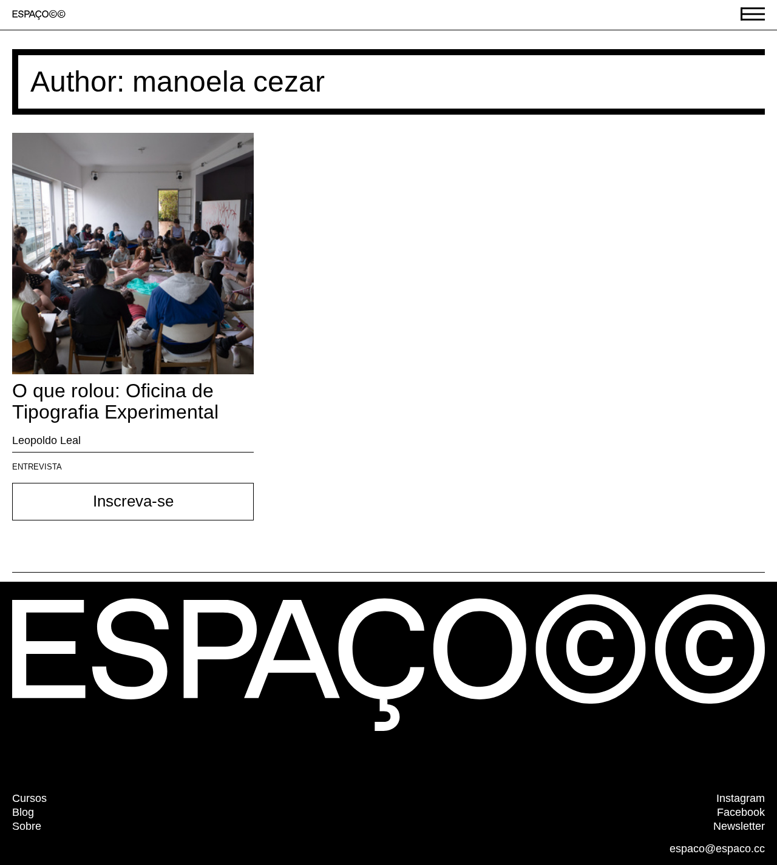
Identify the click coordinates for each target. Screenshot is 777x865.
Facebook (741, 812)
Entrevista (37, 466)
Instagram (740, 798)
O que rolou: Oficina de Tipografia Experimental (115, 401)
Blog (23, 812)
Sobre (26, 826)
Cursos (29, 798)
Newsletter (739, 826)
